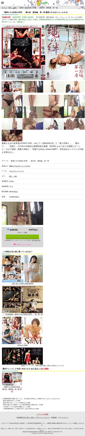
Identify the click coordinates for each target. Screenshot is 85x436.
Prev (4, 52)
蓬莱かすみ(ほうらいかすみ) (19, 166)
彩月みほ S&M (22, 345)
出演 (5, 166)
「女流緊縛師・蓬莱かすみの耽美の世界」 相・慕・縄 (22, 314)
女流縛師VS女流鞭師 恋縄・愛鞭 (22, 376)
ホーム (4, 7)
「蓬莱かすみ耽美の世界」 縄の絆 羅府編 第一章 (12, 388)
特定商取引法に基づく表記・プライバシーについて (33, 417)
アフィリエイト (63, 417)
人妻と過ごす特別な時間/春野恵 (22, 283)
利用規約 (54, 417)
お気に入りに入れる (23, 244)
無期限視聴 (14, 230)
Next (82, 52)
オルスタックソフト (16, 171)
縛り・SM (12, 7)
